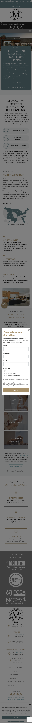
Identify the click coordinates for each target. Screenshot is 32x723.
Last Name (6, 360)
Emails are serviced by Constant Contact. (15, 385)
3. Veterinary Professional (13, 375)
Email (5, 345)
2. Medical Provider (11, 373)
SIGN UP (16, 390)
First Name (6, 353)
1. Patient (8, 371)
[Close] (28, 330)
